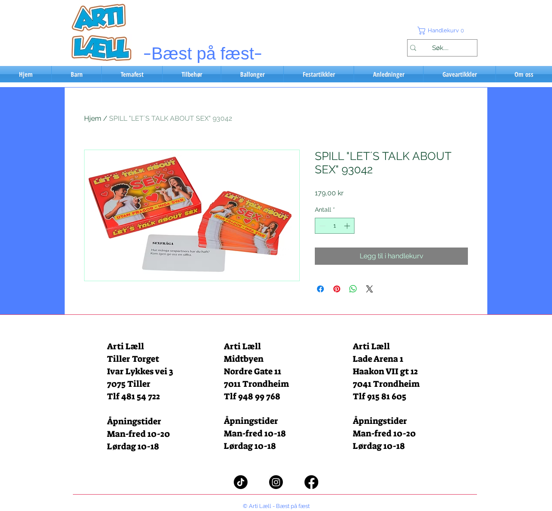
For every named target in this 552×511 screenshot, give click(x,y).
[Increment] (347, 225)
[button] (442, 30)
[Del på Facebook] (320, 289)
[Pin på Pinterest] (337, 289)
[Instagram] (276, 482)
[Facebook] (311, 482)
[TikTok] (241, 482)
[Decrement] (321, 225)
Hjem (92, 118)
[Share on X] (369, 289)
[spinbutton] (334, 225)
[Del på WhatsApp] (353, 289)
